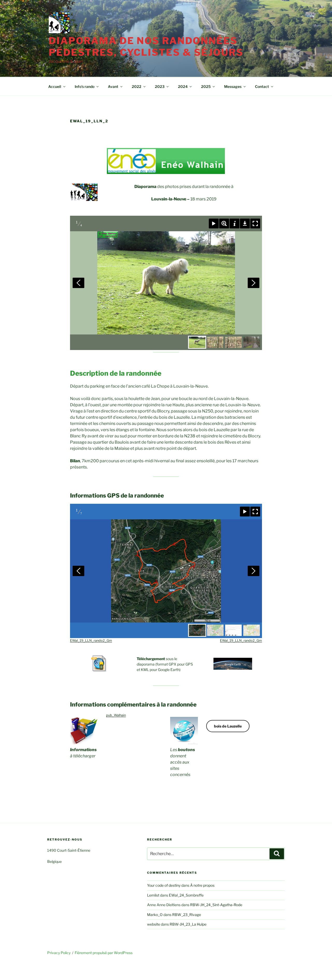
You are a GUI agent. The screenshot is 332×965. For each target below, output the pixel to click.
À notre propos (202, 885)
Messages (232, 86)
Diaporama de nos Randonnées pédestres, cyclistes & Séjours (146, 46)
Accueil (54, 86)
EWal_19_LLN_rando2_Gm (91, 640)
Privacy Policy (59, 952)
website (153, 924)
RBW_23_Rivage (186, 914)
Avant (113, 86)
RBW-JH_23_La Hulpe (188, 924)
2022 (136, 86)
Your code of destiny (164, 885)
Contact (262, 86)
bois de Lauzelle (228, 726)
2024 (183, 86)
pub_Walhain (116, 715)
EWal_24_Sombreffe (186, 895)
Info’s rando (84, 86)
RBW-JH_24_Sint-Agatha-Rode (216, 905)
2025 (206, 86)
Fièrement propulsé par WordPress (104, 952)
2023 (159, 86)
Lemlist (153, 895)
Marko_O (155, 914)
